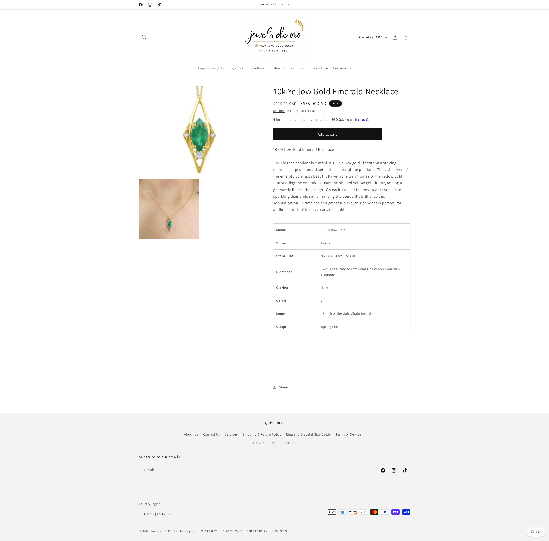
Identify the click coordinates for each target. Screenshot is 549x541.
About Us (191, 434)
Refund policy (264, 442)
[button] (144, 37)
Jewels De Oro (158, 531)
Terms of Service (348, 434)
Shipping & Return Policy (261, 434)
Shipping (279, 111)
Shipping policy (257, 531)
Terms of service (232, 531)
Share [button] (283, 387)
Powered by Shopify (181, 531)
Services (231, 434)
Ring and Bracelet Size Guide (308, 434)
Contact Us (211, 434)
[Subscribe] (222, 470)
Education (288, 442)
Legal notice (280, 531)
